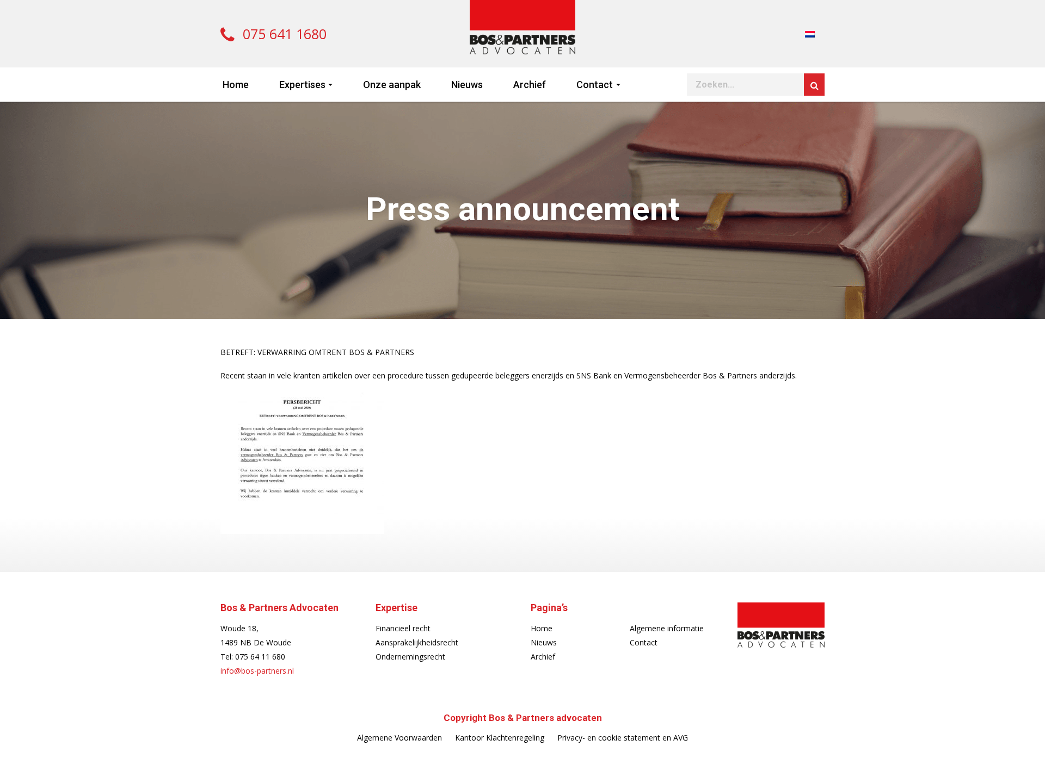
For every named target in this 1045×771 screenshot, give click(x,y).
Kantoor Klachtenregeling (499, 737)
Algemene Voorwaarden (399, 737)
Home (236, 84)
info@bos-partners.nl (257, 671)
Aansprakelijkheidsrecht (417, 642)
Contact (594, 84)
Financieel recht (403, 628)
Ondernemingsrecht (410, 656)
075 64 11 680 (260, 656)
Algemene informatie (667, 628)
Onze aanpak (392, 84)
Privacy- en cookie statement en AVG (622, 737)
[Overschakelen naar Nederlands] (810, 33)
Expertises (302, 84)
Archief (529, 84)
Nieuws (467, 84)
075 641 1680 (283, 33)
